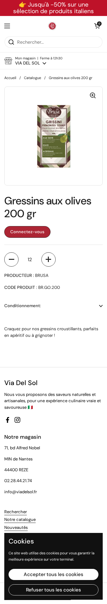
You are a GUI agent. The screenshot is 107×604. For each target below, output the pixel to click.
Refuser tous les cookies (53, 590)
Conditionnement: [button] (22, 306)
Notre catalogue (20, 519)
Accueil (10, 77)
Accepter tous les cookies (53, 574)
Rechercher (15, 512)
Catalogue (32, 77)
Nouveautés (16, 527)
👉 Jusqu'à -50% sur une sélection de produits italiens (53, 8)
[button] (97, 26)
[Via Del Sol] (52, 26)
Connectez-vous (27, 232)
